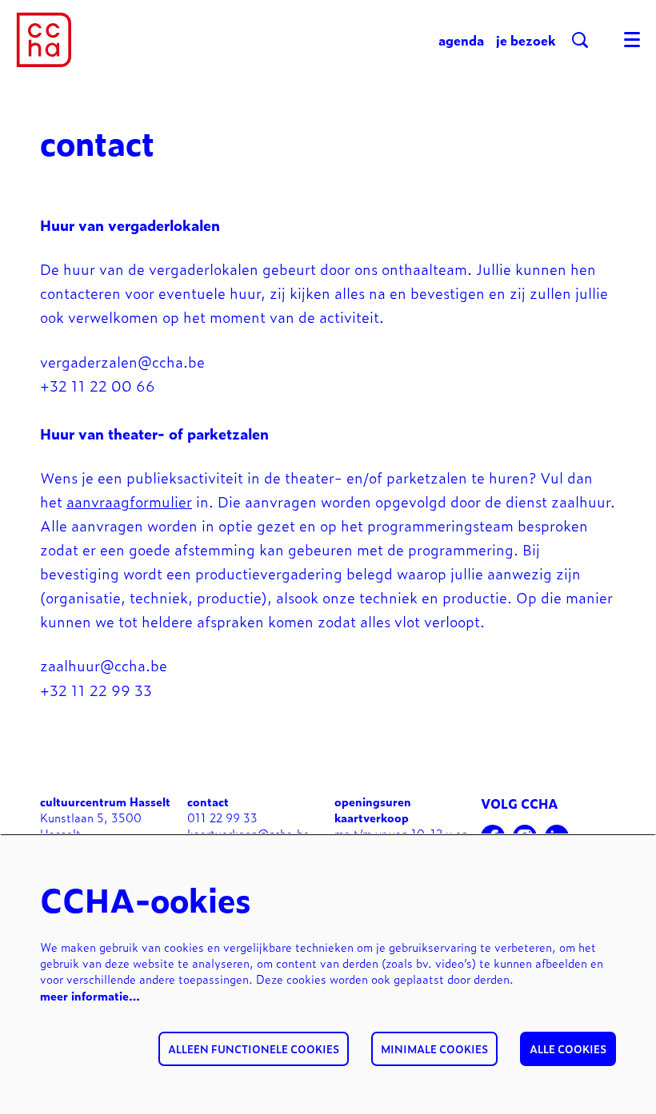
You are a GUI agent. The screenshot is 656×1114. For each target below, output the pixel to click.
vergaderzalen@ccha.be (125, 361)
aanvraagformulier (129, 501)
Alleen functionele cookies (253, 1048)
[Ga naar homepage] (44, 40)
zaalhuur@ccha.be (106, 664)
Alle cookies (568, 1048)
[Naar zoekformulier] (580, 40)
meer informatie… (90, 995)
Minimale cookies (434, 1048)
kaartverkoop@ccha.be (248, 833)
